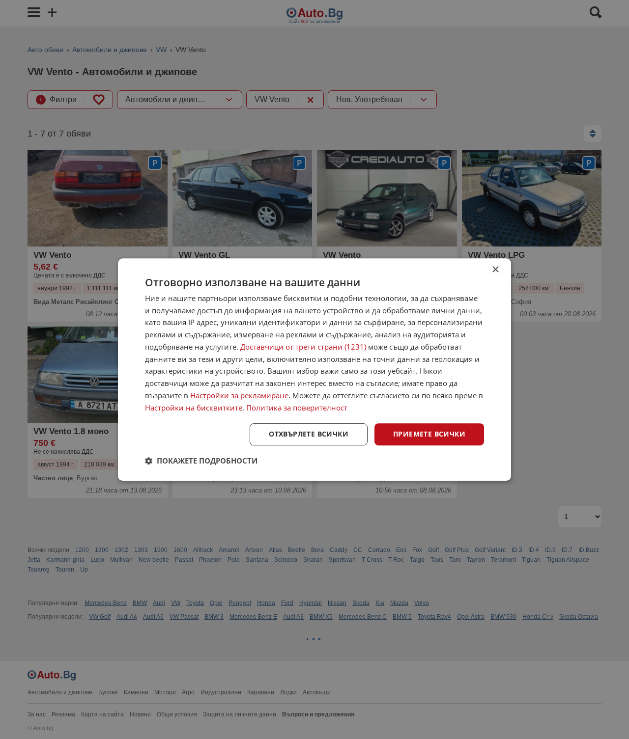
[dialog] (314, 369)
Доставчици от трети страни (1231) (303, 347)
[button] (201, 460)
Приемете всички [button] (429, 434)
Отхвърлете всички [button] (308, 434)
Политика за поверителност (296, 407)
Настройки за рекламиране (239, 395)
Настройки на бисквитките (193, 407)
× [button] (495, 270)
